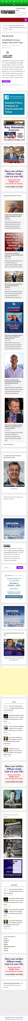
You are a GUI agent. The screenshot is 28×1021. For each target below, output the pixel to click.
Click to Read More (9, 444)
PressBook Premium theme (17, 1019)
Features (11, 84)
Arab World (6, 84)
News (21, 84)
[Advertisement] (14, 678)
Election (11, 29)
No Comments (7, 48)
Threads (6, 950)
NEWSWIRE (14, 885)
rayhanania (17, 45)
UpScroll (6, 948)
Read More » (6, 82)
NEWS (14, 702)
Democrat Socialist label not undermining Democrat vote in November (17, 26)
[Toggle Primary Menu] (25, 19)
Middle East (17, 84)
